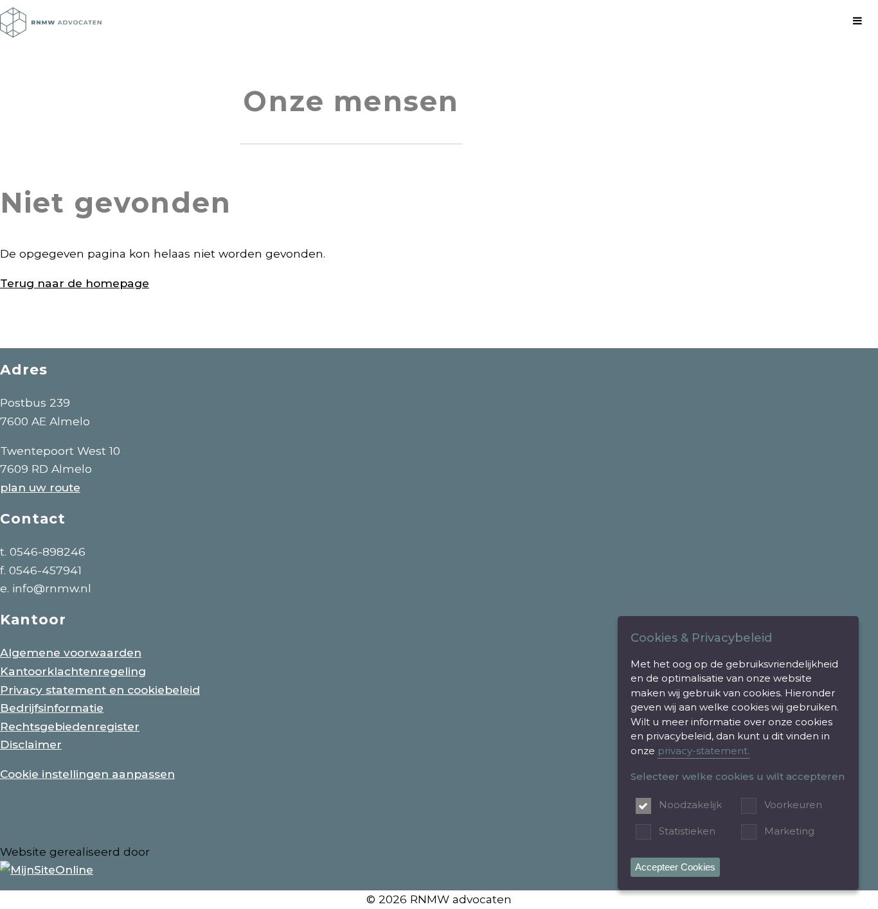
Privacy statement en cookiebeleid (100, 689)
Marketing (789, 831)
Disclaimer (31, 744)
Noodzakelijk (690, 805)
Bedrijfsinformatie (51, 707)
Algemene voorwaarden (70, 652)
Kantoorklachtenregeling (73, 671)
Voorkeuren (793, 805)
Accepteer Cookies (675, 866)
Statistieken (687, 831)
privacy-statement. (703, 751)
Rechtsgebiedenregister (69, 726)
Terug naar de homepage (74, 283)
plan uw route (40, 487)
